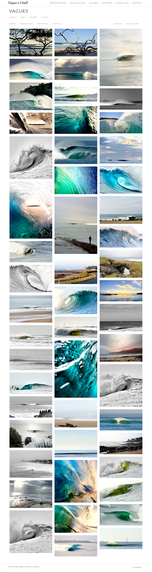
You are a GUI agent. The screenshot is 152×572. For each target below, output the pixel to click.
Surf (23, 17)
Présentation (58, 3)
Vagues (13, 17)
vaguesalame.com (18, 3)
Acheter (107, 3)
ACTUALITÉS (122, 3)
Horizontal (43, 24)
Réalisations (78, 3)
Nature (33, 17)
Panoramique (26, 24)
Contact (137, 3)
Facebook (137, 567)
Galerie (94, 3)
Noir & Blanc (132, 24)
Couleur (118, 24)
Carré (13, 24)
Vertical (57, 24)
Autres (44, 17)
